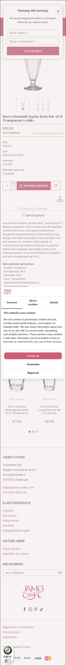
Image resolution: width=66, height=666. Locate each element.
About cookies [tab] (33, 302)
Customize (33, 364)
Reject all (33, 372)
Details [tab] (54, 302)
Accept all (33, 355)
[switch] (8, 661)
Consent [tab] (12, 302)
